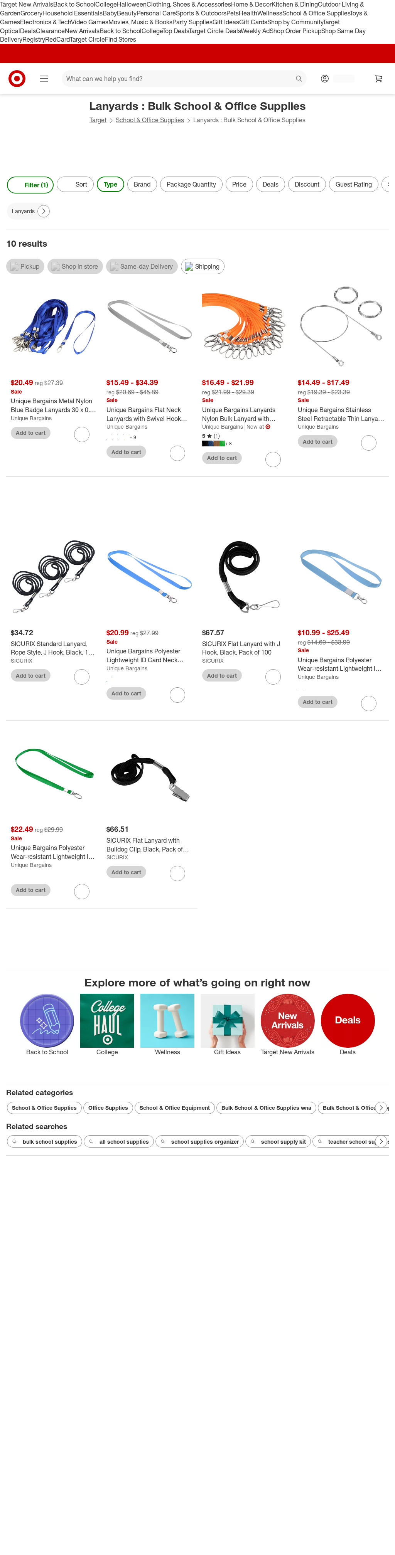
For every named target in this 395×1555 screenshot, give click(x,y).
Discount (307, 184)
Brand (142, 184)
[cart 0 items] (378, 78)
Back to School (74, 4)
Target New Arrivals (26, 4)
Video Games (89, 22)
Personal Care (156, 13)
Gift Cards (253, 22)
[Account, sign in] (340, 78)
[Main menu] (43, 78)
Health (248, 13)
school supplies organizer (205, 1141)
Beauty (127, 13)
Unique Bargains (31, 418)
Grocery (31, 13)
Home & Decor (251, 4)
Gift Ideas (226, 22)
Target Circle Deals (215, 31)
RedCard (57, 39)
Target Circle (87, 39)
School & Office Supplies (316, 13)
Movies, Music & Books (140, 22)
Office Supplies (108, 1107)
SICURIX (21, 660)
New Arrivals (82, 31)
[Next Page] (381, 185)
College (106, 4)
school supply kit (283, 1141)
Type (110, 184)
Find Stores (120, 39)
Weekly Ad (255, 31)
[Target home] (17, 78)
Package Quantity (191, 184)
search (299, 79)
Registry (33, 39)
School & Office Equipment (175, 1107)
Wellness (269, 13)
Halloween (132, 4)
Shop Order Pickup (295, 31)
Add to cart (31, 432)
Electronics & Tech (45, 22)
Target (97, 120)
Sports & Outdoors (201, 13)
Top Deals (175, 31)
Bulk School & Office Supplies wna (266, 1107)
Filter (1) (36, 185)
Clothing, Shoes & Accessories (189, 4)
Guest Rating (354, 184)
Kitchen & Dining (295, 4)
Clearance (50, 31)
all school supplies (124, 1141)
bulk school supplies (50, 1141)
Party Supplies (192, 22)
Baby (110, 13)
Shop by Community (295, 22)
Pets (232, 13)
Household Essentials (72, 13)
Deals (28, 31)
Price (239, 184)
